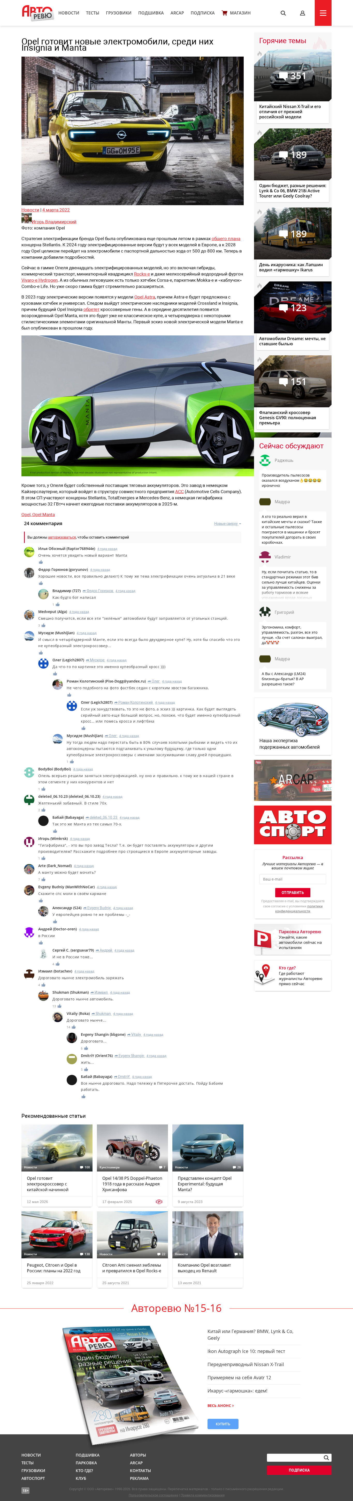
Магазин (240, 13)
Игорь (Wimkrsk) (53, 838)
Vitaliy (134, 1034)
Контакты (140, 1470)
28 (239, 1167)
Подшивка (151, 13)
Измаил (99, 992)
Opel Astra (144, 297)
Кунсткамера (109, 1167)
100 (87, 1167)
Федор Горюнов (98, 591)
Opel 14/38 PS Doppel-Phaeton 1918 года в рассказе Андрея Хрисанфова (132, 1183)
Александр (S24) (66, 907)
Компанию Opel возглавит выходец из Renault (204, 1268)
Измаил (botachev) (55, 971)
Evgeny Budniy (97, 908)
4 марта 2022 (56, 209)
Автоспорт (33, 1478)
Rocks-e (142, 274)
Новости (68, 13)
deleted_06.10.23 (101, 817)
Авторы (138, 1455)
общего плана (226, 238)
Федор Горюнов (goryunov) (63, 569)
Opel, (26, 514)
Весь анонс (219, 1405)
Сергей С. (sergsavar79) (73, 950)
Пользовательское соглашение (153, 1495)
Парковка (86, 1462)
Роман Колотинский (133, 702)
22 (163, 1254)
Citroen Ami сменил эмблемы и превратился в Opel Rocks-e (131, 1268)
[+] (41, 562)
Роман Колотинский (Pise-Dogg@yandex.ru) (106, 681)
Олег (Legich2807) (68, 659)
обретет (91, 309)
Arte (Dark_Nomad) (55, 865)
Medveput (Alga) (52, 611)
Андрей (104, 950)
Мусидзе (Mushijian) (56, 632)
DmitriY (122, 1077)
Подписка (203, 13)
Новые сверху (226, 524)
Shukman (101, 1014)
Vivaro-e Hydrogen (39, 280)
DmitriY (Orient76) (97, 1055)
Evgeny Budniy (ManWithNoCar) (66, 886)
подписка (299, 1470)
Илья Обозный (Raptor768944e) (66, 548)
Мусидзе (95, 660)
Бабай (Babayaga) (68, 817)
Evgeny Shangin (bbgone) (103, 1034)
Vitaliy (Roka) (78, 1013)
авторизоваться (62, 537)
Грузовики (119, 13)
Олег (154, 681)
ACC (179, 491)
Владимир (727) (66, 590)
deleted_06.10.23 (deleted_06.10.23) (69, 796)
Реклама (139, 1478)
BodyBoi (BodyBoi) (54, 769)
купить (223, 1423)
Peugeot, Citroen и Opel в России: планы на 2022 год (53, 1268)
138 (87, 1254)
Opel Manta (43, 514)
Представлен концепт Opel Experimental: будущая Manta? (205, 1183)
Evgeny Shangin (129, 1056)
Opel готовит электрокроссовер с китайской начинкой (47, 1183)
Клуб (81, 1478)
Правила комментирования (203, 1495)
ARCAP (177, 13)
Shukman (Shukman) (70, 992)
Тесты (92, 13)
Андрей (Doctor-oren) (57, 928)
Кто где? (84, 1470)
